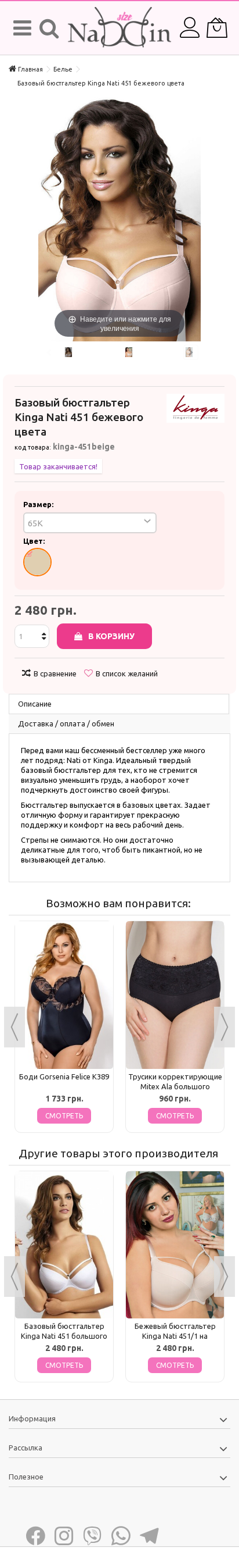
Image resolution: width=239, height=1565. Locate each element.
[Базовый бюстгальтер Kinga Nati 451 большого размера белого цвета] (64, 1245)
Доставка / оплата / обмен (66, 723)
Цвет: (34, 541)
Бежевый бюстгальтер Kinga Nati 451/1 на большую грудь (175, 1336)
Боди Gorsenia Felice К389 (64, 1076)
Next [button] (224, 1027)
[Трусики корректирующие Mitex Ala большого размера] (175, 995)
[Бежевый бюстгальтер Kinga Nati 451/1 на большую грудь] (175, 1245)
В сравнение (55, 673)
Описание (35, 704)
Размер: (39, 504)
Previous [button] (14, 1027)
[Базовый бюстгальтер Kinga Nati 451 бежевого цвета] (68, 352)
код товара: (33, 447)
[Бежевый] (37, 562)
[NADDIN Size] (119, 28)
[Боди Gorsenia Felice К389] (64, 995)
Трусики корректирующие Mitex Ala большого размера (175, 1086)
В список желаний (127, 673)
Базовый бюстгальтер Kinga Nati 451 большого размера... (64, 1336)
